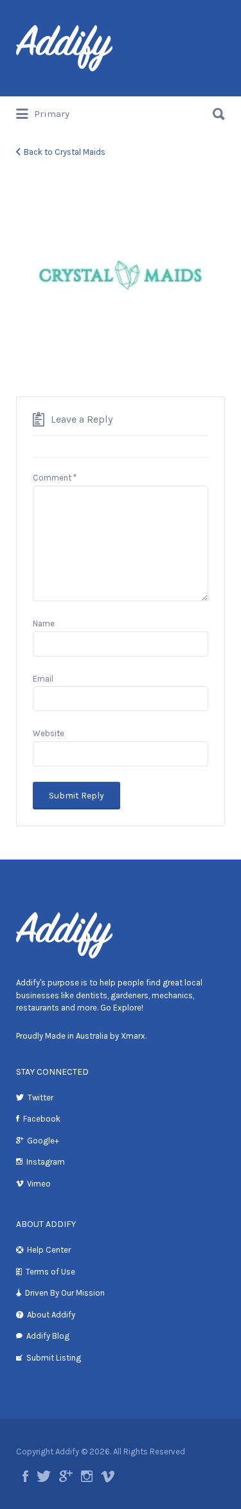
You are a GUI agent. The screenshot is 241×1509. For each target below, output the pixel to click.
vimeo (107, 1476)
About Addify (51, 1314)
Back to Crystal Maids (64, 152)
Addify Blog (47, 1336)
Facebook (41, 1119)
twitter (44, 1476)
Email (43, 679)
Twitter (40, 1097)
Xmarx (133, 1036)
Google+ (43, 1140)
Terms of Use (50, 1271)
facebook (25, 1476)
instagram (87, 1476)
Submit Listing (53, 1358)
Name (44, 623)
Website (48, 733)
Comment (54, 477)
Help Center (49, 1250)
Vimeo (39, 1183)
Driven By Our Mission (65, 1293)
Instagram (45, 1162)
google (66, 1476)
